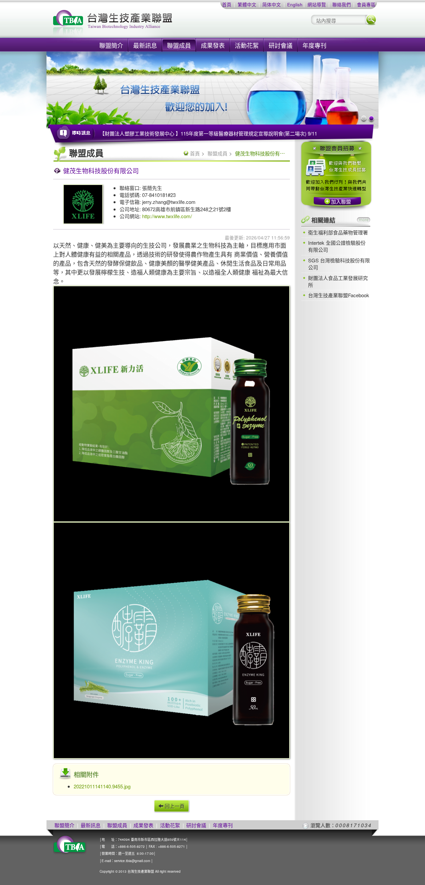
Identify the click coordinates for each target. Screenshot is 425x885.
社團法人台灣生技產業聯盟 (137, 23)
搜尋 (371, 20)
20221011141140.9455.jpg (102, 786)
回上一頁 (174, 805)
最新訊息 (145, 45)
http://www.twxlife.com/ (167, 216)
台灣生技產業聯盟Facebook (338, 295)
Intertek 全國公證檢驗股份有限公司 (337, 246)
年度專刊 (314, 45)
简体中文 (271, 4)
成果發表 (213, 45)
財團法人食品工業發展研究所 (338, 281)
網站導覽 (316, 4)
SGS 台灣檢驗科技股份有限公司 (339, 264)
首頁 (226, 4)
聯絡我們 (341, 4)
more (363, 220)
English (294, 4)
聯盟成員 (179, 45)
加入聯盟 (341, 201)
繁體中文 (247, 4)
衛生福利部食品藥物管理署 (338, 232)
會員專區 (366, 4)
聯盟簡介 (111, 45)
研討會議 (281, 45)
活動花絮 (247, 45)
